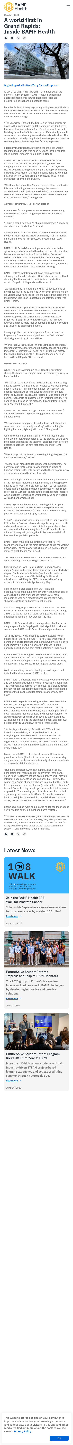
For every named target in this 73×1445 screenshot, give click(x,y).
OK (59, 1438)
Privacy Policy (22, 1431)
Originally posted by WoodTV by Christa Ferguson (30, 85)
